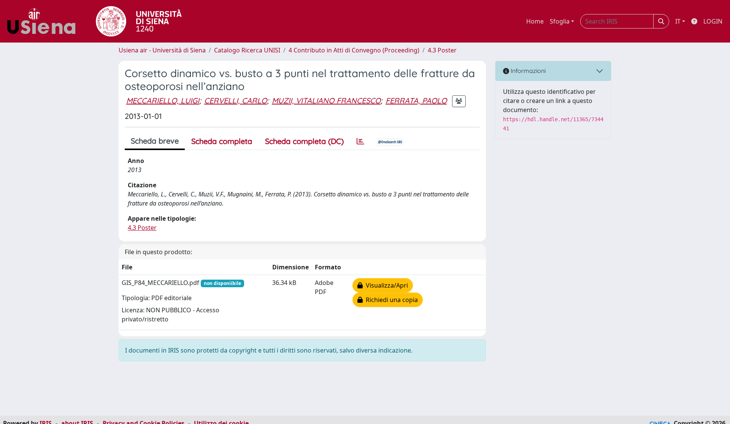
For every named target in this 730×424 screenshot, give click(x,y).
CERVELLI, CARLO (235, 100)
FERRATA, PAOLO (416, 100)
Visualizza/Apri (385, 285)
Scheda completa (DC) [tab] (304, 141)
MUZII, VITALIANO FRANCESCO (326, 100)
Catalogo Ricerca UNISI (247, 50)
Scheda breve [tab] (155, 141)
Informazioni (527, 70)
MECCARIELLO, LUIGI (162, 100)
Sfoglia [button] (560, 21)
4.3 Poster (442, 50)
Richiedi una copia (390, 300)
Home (535, 21)
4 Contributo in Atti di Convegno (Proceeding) (354, 50)
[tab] (360, 141)
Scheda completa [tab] (221, 141)
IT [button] (678, 21)
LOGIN (712, 21)
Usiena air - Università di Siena (162, 50)
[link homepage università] (139, 21)
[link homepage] (44, 21)
